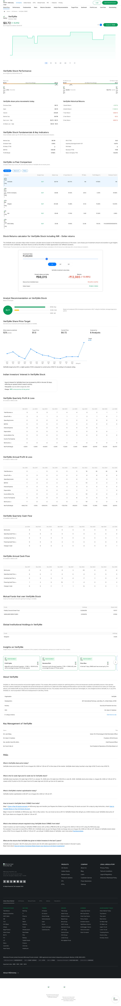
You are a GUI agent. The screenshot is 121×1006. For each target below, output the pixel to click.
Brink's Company (12, 192)
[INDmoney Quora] (24, 881)
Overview (7, 170)
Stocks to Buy (103, 935)
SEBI (14, 964)
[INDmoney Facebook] (4, 881)
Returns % (16, 170)
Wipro (4, 943)
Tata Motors (6, 911)
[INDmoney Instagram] (17, 881)
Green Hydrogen (46, 927)
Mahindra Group (65, 927)
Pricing (60, 2)
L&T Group (64, 929)
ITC (4, 937)
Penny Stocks (84, 919)
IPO (48, 2)
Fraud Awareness (86, 881)
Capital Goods (26, 940)
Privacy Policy (104, 868)
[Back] (4, 11)
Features (54, 2)
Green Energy (45, 916)
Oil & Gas (24, 946)
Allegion (9, 204)
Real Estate (25, 932)
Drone (43, 924)
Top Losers (103, 916)
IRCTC (5, 935)
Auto (23, 919)
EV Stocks (44, 913)
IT (23, 913)
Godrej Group (64, 932)
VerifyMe (9, 181)
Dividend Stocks (84, 921)
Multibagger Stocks (85, 927)
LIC (4, 940)
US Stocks (19, 2)
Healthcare (25, 948)
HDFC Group (64, 924)
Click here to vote (111, 714)
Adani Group (64, 913)
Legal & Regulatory (106, 874)
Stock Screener (84, 932)
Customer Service (86, 877)
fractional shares (78, 831)
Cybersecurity (46, 929)
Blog (82, 871)
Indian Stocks (27, 2)
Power (24, 927)
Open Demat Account (110, 2)
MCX (25, 964)
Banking (24, 911)
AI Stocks (44, 911)
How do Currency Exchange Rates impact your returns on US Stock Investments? (39, 846)
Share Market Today (105, 911)
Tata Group (64, 911)
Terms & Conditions (106, 871)
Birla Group (64, 921)
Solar (43, 921)
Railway (24, 937)
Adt (8, 213)
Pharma (24, 916)
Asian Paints (6, 948)
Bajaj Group (64, 919)
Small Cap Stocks (85, 916)
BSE (21, 964)
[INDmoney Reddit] (21, 881)
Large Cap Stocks (85, 911)
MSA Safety (10, 223)
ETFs (34, 2)
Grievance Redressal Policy (108, 877)
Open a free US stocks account (18, 806)
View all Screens (84, 929)
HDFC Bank (6, 916)
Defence (24, 924)
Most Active (103, 919)
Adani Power (6, 932)
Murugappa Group (66, 940)
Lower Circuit (103, 929)
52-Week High (103, 921)
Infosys (5, 927)
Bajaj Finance (6, 929)
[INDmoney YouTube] (14, 881)
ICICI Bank (6, 924)
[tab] (8, 901)
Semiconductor (46, 919)
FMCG (24, 921)
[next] (115, 662)
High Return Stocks (85, 924)
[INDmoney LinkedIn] (8, 881)
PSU (23, 935)
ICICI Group (64, 935)
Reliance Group (65, 916)
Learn (82, 874)
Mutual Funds (41, 2)
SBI (4, 919)
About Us (83, 868)
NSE (18, 964)
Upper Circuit (103, 927)
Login (97, 2)
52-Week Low (103, 924)
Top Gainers (103, 913)
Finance (24, 943)
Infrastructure (26, 929)
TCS (4, 921)
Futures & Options (66, 877)
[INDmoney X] (11, 881)
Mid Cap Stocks (84, 913)
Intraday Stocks (104, 937)
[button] (99, 25)
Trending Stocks (104, 932)
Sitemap (83, 884)
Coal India (6, 946)
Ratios (25, 170)
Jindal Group (64, 937)
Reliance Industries (8, 913)
